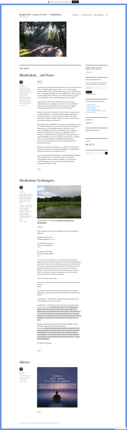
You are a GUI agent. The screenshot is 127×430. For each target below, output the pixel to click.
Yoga (20, 203)
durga (20, 98)
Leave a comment (23, 105)
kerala (20, 100)
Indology (28, 88)
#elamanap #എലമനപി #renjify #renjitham (24, 210)
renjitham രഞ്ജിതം (23, 91)
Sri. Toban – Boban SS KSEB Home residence (96, 110)
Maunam (28, 213)
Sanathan (21, 94)
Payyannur (27, 100)
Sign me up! (88, 92)
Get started (75, 1)
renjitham (21, 101)
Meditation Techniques (36, 180)
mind (31, 216)
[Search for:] (95, 153)
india (28, 98)
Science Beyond (28, 198)
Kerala (20, 90)
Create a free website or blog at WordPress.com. (48, 423)
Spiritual (25, 94)
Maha (23, 100)
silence (29, 101)
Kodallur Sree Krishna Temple (93, 106)
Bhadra (20, 97)
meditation (21, 214)
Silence (24, 362)
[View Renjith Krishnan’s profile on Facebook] (87, 144)
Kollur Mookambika (91, 104)
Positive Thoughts (26, 90)
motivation (29, 194)
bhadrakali (25, 97)
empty (24, 377)
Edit (20, 88)
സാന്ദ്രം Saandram (86, 15)
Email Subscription (93, 79)
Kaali (31, 98)
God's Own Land (28, 211)
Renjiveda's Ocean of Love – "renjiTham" (40, 14)
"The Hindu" (22, 205)
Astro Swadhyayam (99, 15)
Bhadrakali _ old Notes (36, 75)
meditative (27, 216)
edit (23, 98)
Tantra (28, 200)
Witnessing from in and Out (25, 201)
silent (24, 217)
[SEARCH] (106, 153)
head (26, 98)
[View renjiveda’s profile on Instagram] (93, 144)
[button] (59, 201)
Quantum (30, 195)
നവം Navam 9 (75, 15)
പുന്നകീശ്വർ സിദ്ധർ (91, 112)
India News (24, 88)
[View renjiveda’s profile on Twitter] (90, 144)
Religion (21, 197)
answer (20, 377)
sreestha (21, 103)
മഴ (107, 15)
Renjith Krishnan (92, 130)
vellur (29, 103)
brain (29, 97)
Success (25, 200)
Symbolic (25, 103)
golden (20, 213)
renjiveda (21, 85)
